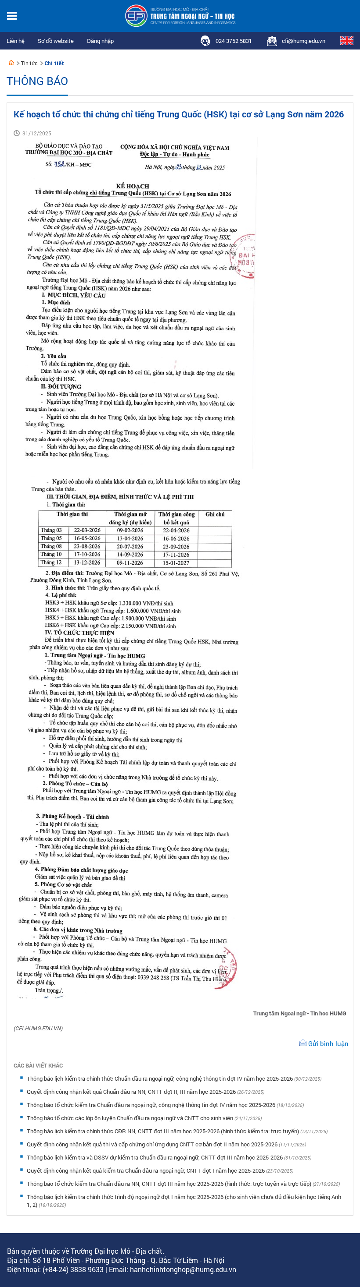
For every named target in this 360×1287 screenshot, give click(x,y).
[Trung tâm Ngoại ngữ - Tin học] (11, 62)
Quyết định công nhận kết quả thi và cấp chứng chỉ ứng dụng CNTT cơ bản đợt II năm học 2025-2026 (153, 1144)
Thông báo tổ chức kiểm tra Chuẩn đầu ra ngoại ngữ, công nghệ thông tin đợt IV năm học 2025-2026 (152, 1105)
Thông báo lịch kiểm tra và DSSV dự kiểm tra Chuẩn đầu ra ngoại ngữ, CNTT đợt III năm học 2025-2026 (155, 1157)
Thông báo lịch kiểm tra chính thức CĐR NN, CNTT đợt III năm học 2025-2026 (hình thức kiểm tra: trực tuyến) (163, 1131)
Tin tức (29, 63)
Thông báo (37, 81)
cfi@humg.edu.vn (303, 41)
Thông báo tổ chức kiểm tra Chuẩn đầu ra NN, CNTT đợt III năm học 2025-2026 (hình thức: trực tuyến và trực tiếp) (170, 1184)
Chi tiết (54, 63)
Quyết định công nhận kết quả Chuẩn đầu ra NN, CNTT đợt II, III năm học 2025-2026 (132, 1092)
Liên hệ (16, 41)
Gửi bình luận (328, 1043)
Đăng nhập (100, 41)
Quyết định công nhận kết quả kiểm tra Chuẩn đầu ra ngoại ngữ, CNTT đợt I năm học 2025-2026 (146, 1170)
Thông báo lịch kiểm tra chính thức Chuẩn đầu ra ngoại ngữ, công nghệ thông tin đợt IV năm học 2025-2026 (160, 1078)
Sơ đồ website (56, 41)
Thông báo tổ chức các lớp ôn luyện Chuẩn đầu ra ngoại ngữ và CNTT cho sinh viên (130, 1118)
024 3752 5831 (234, 41)
